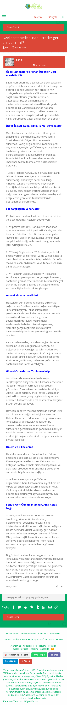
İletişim (42, 645)
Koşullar (52, 645)
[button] (4, 17)
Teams (54, 654)
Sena (7, 47)
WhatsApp (39, 654)
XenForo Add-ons (12, 639)
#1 (62, 586)
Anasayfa (44, 648)
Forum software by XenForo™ (33, 633)
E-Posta (25, 660)
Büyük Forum (31, 701)
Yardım (34, 648)
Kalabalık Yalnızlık (12, 701)
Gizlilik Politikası (21, 648)
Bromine (16, 645)
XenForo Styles (32, 639)
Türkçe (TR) (31, 645)
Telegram (10, 660)
